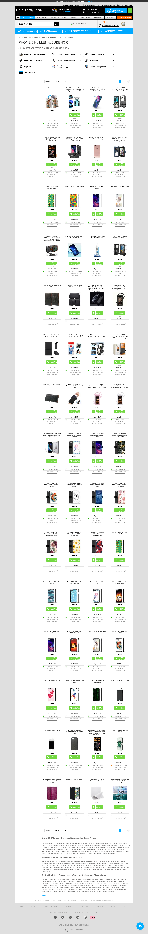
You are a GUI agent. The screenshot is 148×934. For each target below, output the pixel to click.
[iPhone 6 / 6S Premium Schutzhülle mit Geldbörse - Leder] (97, 503)
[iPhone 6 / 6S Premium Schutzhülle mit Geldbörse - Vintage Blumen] (97, 553)
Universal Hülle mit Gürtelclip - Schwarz (51, 385)
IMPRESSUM (99, 907)
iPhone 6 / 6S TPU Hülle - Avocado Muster (52, 187)
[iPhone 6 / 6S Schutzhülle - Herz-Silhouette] (75, 651)
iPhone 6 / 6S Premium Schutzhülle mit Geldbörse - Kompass (74, 484)
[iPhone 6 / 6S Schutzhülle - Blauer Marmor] (75, 602)
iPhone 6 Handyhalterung (66, 60)
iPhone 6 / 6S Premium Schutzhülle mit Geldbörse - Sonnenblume (74, 534)
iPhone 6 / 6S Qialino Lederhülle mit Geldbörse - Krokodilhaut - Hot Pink (52, 781)
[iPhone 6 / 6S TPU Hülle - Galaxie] (97, 207)
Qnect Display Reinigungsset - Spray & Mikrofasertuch (97, 236)
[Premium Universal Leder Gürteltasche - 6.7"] (75, 306)
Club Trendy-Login (92, 12)
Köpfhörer (27, 66)
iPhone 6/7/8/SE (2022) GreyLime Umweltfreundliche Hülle (74, 731)
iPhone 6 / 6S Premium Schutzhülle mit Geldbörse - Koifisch (52, 484)
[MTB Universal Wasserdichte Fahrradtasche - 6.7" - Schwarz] (97, 355)
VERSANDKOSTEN (52, 127)
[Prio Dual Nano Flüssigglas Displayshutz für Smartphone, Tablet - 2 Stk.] (97, 108)
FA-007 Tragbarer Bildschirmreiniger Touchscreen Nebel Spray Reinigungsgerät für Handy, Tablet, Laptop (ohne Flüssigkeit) (97, 288)
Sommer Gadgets (125, 17)
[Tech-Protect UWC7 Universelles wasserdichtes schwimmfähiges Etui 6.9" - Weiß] (120, 404)
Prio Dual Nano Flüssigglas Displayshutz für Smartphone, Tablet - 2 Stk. (97, 89)
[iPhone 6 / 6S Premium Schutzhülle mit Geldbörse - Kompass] (75, 503)
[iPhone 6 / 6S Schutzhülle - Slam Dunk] (75, 701)
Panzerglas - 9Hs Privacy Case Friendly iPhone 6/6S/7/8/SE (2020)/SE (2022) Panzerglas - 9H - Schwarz (97, 732)
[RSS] (70, 917)
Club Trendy (84, 907)
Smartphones (85, 17)
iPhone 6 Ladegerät (97, 54)
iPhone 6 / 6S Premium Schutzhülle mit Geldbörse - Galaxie (97, 435)
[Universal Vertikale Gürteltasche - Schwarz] (52, 306)
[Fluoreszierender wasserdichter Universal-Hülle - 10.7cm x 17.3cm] (120, 800)
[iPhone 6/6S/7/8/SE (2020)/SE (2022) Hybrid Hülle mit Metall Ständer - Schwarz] (75, 157)
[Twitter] (62, 917)
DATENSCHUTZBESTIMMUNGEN (58, 912)
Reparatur (74, 17)
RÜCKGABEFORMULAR (88, 5)
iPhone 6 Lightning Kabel (66, 54)
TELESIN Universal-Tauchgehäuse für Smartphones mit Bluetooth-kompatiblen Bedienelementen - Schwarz (52, 238)
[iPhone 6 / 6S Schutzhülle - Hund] (97, 651)
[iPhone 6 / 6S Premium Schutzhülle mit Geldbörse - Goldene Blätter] (120, 454)
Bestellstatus (91, 10)
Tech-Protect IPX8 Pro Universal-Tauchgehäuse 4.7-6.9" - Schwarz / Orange (120, 336)
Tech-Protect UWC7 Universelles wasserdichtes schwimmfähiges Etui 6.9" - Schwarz (120, 288)
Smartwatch (110, 17)
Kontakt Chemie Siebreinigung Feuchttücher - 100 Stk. (74, 335)
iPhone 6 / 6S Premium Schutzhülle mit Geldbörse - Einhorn (74, 435)
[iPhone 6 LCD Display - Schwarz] (120, 701)
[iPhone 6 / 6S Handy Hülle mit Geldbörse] (120, 750)
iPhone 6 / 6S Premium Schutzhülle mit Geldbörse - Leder (97, 484)
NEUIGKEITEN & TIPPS (81, 912)
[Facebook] (55, 917)
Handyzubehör (41, 17)
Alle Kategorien (28, 17)
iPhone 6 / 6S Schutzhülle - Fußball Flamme (119, 582)
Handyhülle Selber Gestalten (52, 88)
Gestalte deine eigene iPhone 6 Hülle (64, 66)
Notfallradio (98, 17)
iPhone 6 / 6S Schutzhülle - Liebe (52, 680)
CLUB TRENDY (129, 5)
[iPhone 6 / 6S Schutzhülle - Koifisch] (120, 651)
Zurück (21, 37)
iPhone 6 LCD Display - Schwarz (120, 680)
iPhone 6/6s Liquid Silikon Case (74, 779)
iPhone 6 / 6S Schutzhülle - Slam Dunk (75, 681)
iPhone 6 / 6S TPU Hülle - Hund (120, 186)
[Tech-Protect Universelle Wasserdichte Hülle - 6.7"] (120, 256)
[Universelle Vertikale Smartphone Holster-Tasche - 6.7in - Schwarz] (52, 355)
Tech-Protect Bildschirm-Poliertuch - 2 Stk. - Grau (97, 780)
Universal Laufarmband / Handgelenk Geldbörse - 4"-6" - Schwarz (74, 386)
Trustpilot (45, 895)
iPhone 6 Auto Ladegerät (33, 60)
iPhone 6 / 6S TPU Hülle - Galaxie (97, 187)
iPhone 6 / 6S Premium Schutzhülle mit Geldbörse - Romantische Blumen (52, 534)
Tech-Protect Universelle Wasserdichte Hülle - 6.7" (120, 236)
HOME (21, 907)
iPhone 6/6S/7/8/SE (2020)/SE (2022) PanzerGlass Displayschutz (52, 139)
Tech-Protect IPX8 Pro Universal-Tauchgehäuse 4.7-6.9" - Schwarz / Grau (120, 89)
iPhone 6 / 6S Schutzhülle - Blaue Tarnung (52, 582)
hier (90, 1)
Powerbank (94, 60)
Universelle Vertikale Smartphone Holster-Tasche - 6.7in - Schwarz (52, 336)
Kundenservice (68, 5)
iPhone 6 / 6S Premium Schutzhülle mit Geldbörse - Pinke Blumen (120, 484)
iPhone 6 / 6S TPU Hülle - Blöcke (74, 186)
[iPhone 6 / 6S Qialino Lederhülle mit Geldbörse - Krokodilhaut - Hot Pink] (52, 800)
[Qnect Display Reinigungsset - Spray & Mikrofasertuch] (97, 256)
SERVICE (34, 907)
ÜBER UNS (120, 5)
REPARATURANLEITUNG (108, 5)
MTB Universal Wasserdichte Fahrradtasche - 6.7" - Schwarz (97, 335)
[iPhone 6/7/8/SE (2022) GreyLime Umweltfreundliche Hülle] (75, 750)
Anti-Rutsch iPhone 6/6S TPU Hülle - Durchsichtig (97, 138)
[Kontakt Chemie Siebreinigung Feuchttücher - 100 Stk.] (75, 355)
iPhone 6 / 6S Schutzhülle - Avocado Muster (119, 533)
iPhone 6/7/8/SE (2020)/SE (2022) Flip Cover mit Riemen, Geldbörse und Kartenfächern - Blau (120, 140)
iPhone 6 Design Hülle (98, 66)
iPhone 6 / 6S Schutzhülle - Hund (97, 631)
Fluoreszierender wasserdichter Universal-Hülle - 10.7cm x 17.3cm (120, 781)
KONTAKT (125, 907)
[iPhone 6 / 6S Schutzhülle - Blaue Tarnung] (52, 602)
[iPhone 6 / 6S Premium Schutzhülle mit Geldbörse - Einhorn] (75, 454)
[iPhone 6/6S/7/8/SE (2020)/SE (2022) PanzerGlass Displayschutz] (52, 157)
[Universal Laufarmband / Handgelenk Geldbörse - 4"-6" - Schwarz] (75, 404)
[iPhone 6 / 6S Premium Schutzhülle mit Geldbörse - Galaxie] (97, 454)
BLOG (113, 907)
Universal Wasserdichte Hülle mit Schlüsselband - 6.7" (74, 236)
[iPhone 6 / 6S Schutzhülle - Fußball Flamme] (120, 602)
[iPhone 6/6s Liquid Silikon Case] (75, 800)
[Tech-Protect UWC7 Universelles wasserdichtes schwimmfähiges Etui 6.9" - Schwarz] (120, 306)
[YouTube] (77, 917)
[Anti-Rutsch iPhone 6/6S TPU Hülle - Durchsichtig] (97, 157)
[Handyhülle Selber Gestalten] (52, 108)
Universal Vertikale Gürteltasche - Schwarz (52, 286)
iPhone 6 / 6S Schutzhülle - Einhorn (97, 582)
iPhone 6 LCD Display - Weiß (52, 730)
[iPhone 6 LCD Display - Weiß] (52, 750)
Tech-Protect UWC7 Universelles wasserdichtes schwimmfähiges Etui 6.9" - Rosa (97, 386)
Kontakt (77, 5)
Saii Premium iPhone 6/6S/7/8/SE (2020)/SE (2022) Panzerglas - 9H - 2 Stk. (52, 435)
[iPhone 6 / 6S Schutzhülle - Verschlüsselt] (97, 701)
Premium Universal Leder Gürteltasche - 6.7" (75, 286)
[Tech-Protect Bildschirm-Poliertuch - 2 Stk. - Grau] (97, 800)
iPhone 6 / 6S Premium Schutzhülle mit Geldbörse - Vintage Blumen (97, 534)
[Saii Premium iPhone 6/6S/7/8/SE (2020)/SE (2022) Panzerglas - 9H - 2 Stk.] (52, 454)
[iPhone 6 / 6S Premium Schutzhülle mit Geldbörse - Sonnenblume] (75, 553)
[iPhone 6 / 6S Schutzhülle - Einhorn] (97, 602)
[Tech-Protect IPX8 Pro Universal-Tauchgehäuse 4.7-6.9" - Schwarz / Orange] (120, 355)
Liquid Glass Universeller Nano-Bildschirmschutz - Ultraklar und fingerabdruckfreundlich (75, 89)
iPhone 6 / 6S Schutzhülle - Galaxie (51, 631)
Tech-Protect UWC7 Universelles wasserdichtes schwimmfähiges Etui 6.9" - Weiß (120, 386)
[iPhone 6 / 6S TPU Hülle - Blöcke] (75, 207)
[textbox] (38, 24)
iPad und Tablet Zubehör (58, 17)
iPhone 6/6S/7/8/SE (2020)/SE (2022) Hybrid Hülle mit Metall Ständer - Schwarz (74, 139)
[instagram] (85, 917)
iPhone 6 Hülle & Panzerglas (34, 54)
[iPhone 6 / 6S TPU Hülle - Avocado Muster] (52, 207)
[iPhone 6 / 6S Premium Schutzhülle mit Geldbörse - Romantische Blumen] (52, 553)
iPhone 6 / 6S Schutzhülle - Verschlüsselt (97, 681)
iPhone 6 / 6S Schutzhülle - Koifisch (119, 631)
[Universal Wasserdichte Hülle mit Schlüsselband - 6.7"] (75, 256)
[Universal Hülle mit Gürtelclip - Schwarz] (52, 404)
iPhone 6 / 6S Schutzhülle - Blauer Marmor (74, 582)
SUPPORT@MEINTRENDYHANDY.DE (103, 900)
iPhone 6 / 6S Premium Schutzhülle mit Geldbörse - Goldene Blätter (120, 435)
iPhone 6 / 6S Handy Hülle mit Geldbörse (120, 730)
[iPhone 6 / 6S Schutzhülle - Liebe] (52, 701)
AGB (98, 5)
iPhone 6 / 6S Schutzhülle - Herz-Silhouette (74, 631)
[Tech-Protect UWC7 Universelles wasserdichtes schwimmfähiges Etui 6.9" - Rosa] (97, 404)
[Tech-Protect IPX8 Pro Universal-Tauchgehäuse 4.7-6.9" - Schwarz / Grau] (120, 108)
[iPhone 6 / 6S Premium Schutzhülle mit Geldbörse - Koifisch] (52, 503)
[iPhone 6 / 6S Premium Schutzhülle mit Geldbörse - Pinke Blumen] (120, 503)
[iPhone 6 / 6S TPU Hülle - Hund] (120, 207)
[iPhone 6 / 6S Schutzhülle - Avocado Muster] (120, 553)
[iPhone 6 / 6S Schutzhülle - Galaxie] (52, 651)
